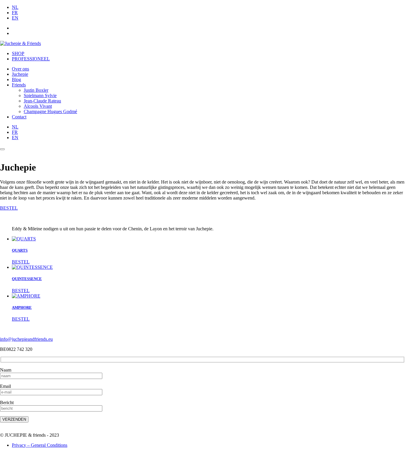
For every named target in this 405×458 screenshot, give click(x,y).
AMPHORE (22, 307)
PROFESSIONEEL (31, 58)
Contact (19, 116)
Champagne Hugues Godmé (50, 111)
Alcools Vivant (38, 106)
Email (5, 386)
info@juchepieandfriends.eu (26, 339)
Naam (5, 369)
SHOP (18, 53)
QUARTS (20, 250)
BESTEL (9, 207)
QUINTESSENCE (27, 279)
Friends (19, 84)
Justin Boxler (36, 90)
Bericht (7, 402)
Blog (16, 79)
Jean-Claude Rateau (42, 100)
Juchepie (20, 74)
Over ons (20, 68)
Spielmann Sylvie (40, 95)
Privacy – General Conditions (39, 445)
